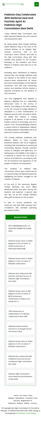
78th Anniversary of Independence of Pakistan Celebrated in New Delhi (18, 314)
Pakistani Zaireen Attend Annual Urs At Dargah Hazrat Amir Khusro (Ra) (19, 329)
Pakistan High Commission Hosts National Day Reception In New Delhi (20, 376)
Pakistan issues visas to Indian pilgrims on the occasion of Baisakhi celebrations (20, 261)
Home (16, 395)
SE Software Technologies (26, 413)
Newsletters (19, 398)
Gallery (26, 403)
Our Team (23, 395)
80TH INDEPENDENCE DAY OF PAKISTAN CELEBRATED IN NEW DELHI (19, 228)
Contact (33, 403)
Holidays (20, 403)
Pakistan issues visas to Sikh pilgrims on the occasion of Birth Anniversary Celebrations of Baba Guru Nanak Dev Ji (19, 296)
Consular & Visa (31, 398)
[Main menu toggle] (36, 4)
